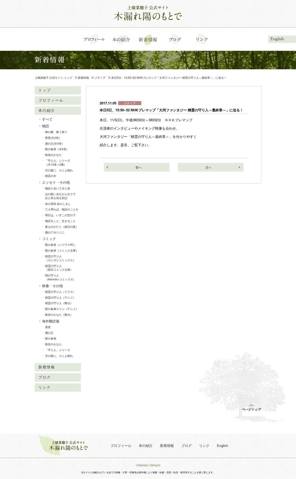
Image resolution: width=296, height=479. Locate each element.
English (277, 39)
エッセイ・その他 (56, 182)
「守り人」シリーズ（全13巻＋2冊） (57, 162)
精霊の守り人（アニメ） (60, 297)
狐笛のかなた (53, 155)
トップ (44, 90)
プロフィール (50, 100)
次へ (208, 167)
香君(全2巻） (53, 137)
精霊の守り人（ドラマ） (60, 292)
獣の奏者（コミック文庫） (61, 250)
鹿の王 (49, 333)
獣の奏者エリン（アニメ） (61, 309)
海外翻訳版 (50, 320)
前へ (139, 167)
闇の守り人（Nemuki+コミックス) (59, 277)
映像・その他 (52, 285)
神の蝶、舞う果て (56, 132)
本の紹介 (46, 110)
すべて (47, 119)
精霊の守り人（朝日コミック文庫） (59, 268)
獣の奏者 (50, 338)
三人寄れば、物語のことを (61, 209)
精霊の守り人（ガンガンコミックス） (60, 258)
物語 (45, 125)
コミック (49, 238)
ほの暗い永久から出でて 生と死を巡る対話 (61, 196)
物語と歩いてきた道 (57, 188)
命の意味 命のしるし (58, 204)
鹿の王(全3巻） (54, 143)
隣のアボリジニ (55, 232)
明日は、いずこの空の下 (60, 215)
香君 (48, 327)
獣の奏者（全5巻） (57, 149)
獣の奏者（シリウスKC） (61, 244)
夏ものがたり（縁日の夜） (61, 226)
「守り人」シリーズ (57, 350)
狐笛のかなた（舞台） (59, 314)
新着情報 (46, 367)
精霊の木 (50, 176)
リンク (44, 387)
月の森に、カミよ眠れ (59, 170)
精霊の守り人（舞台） (59, 303)
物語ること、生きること (60, 221)
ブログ (44, 377)
